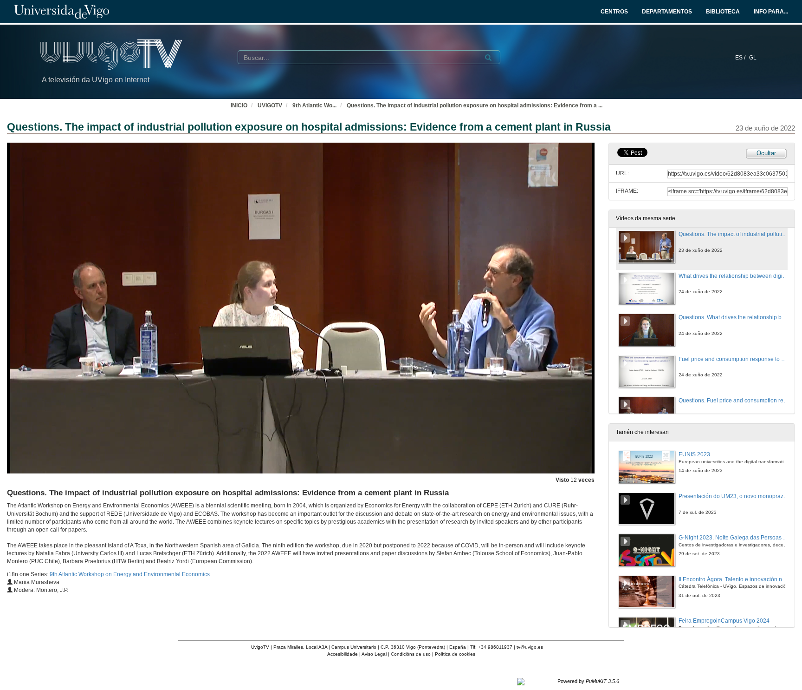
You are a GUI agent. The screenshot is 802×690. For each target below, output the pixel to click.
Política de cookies (455, 654)
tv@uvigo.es (530, 647)
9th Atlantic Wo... (314, 105)
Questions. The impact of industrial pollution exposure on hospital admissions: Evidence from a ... (474, 105)
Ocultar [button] (766, 153)
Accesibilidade (342, 654)
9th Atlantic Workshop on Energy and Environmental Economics (130, 574)
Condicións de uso (411, 654)
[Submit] (488, 57)
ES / (741, 57)
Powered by (588, 681)
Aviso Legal (374, 654)
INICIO (239, 105)
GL (753, 57)
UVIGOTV (270, 105)
